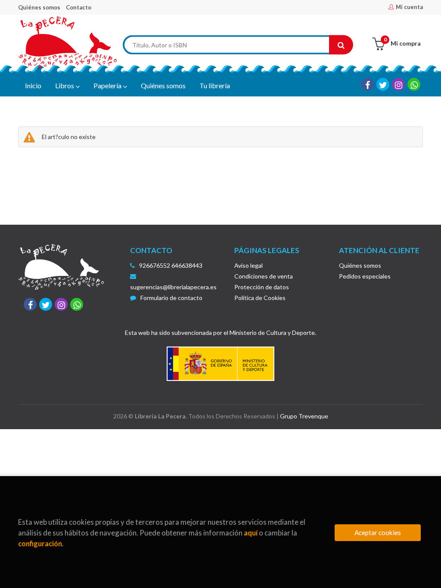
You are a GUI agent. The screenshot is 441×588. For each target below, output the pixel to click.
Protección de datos (261, 287)
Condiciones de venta (263, 276)
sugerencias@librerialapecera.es (173, 287)
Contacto (78, 7)
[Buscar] (341, 45)
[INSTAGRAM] (398, 84)
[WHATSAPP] (413, 84)
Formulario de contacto (171, 297)
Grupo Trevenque (304, 416)
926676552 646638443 (170, 265)
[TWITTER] (382, 84)
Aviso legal (248, 265)
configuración (40, 543)
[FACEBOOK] (367, 84)
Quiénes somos (39, 7)
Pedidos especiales (365, 276)
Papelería (108, 85)
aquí (251, 532)
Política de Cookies (260, 297)
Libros (65, 85)
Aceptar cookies (377, 532)
